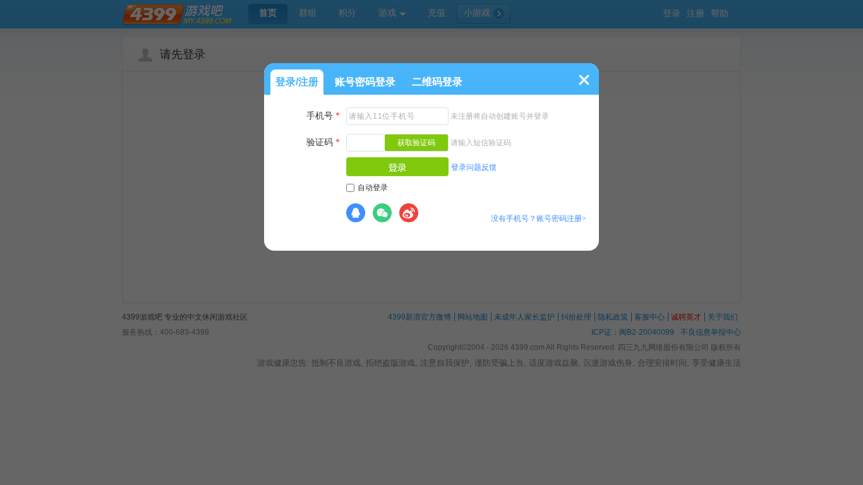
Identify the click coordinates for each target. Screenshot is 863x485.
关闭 (584, 80)
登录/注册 (296, 81)
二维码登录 (437, 81)
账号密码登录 (365, 81)
